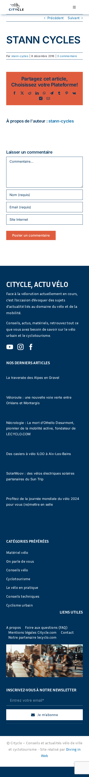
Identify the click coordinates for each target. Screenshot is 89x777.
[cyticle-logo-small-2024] (16, 5)
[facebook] (31, 347)
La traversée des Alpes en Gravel (32, 378)
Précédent (55, 18)
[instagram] (20, 347)
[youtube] (9, 347)
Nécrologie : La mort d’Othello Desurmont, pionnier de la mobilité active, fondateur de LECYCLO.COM (41, 428)
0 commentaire (67, 56)
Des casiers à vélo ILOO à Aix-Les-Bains (38, 454)
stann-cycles (19, 56)
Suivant (73, 18)
